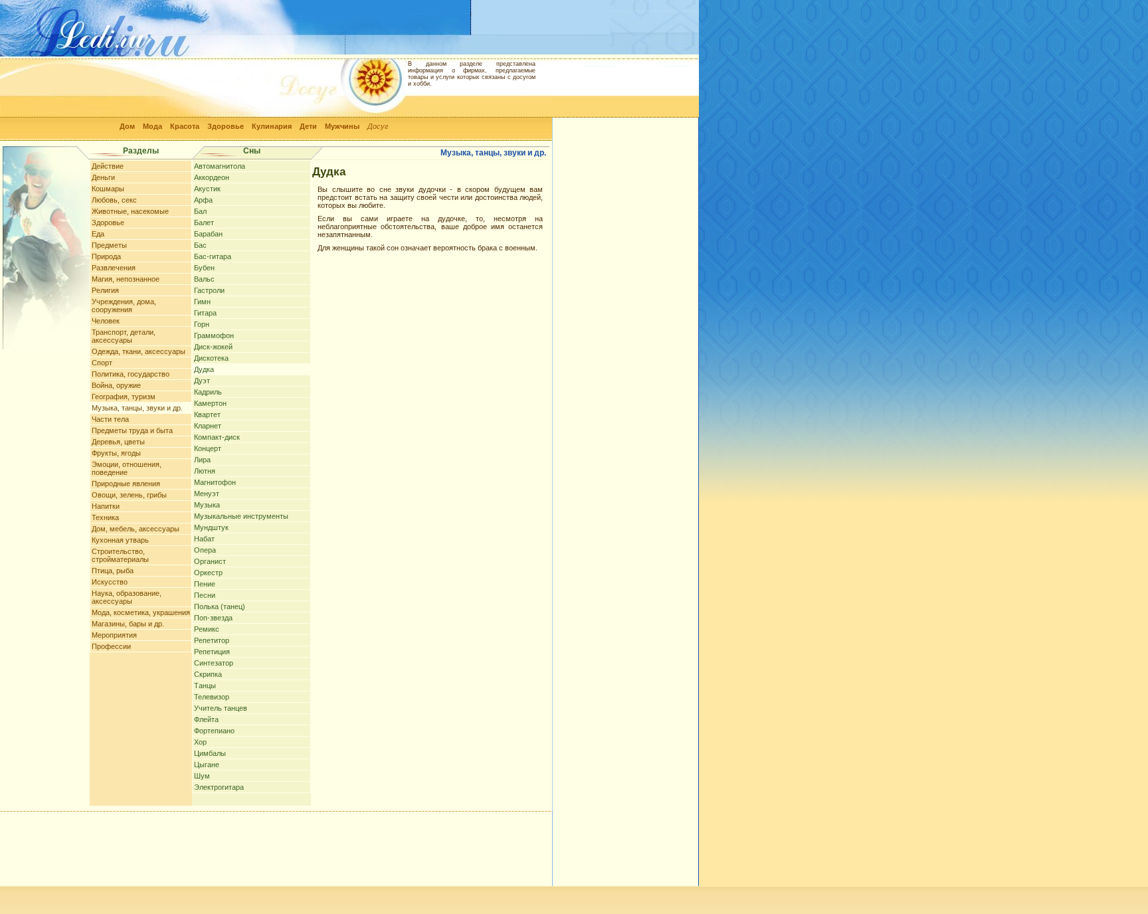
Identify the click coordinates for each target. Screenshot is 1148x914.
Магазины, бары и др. (128, 624)
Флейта (206, 719)
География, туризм (123, 397)
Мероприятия (114, 635)
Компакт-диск (217, 437)
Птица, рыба (113, 571)
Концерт (207, 448)
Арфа (203, 200)
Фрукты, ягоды (116, 453)
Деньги (103, 177)
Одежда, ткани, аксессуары (138, 351)
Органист (210, 561)
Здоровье (225, 126)
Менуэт (206, 494)
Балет (204, 223)
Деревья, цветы (118, 442)
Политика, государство (130, 374)
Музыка (207, 505)
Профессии (111, 646)
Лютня (204, 471)
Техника (105, 517)
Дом (127, 126)
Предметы (109, 245)
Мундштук (211, 527)
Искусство (110, 582)
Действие (108, 166)
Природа (106, 256)
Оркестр (208, 573)
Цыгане (206, 765)
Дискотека (211, 358)
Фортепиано (214, 731)
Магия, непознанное (125, 279)
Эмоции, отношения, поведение (126, 468)
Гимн (202, 302)
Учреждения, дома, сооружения (124, 306)
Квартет (207, 414)
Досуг (377, 126)
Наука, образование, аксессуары (126, 597)
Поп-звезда (213, 618)
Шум (202, 776)
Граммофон (214, 335)
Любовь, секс (114, 200)
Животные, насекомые (130, 211)
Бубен (204, 268)
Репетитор (211, 640)
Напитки (106, 506)
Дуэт (202, 381)
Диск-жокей (213, 347)
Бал (200, 211)
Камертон (210, 403)
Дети (308, 126)
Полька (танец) (219, 606)
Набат (204, 539)
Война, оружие (116, 385)
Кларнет (207, 426)
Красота (184, 126)
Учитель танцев (220, 708)
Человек (106, 321)
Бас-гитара (212, 256)
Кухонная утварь (120, 540)
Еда (98, 234)
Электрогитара (219, 787)
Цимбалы (210, 753)
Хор (200, 742)
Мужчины (342, 126)
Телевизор (211, 697)
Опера (205, 550)
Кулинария (272, 126)
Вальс (204, 279)
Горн (201, 324)
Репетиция (212, 652)
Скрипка (208, 674)
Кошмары (108, 189)
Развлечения (114, 268)
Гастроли (209, 290)
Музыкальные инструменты (241, 516)
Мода (152, 126)
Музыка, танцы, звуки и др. (137, 408)
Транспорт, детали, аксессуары (123, 336)
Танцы (205, 685)
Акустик (207, 189)
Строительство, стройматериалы (120, 555)
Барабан (208, 234)
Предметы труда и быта (132, 430)
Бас (200, 245)
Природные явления (126, 484)
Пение (204, 584)
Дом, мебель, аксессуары (135, 529)
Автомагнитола (219, 166)
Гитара (205, 313)
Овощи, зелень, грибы (129, 495)
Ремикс (206, 629)
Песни (204, 595)
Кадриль (208, 392)
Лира (202, 460)
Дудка (204, 369)
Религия (105, 290)
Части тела (110, 419)
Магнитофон (215, 482)
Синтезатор (213, 663)
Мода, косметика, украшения (141, 612)
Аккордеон (211, 177)
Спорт (102, 363)
